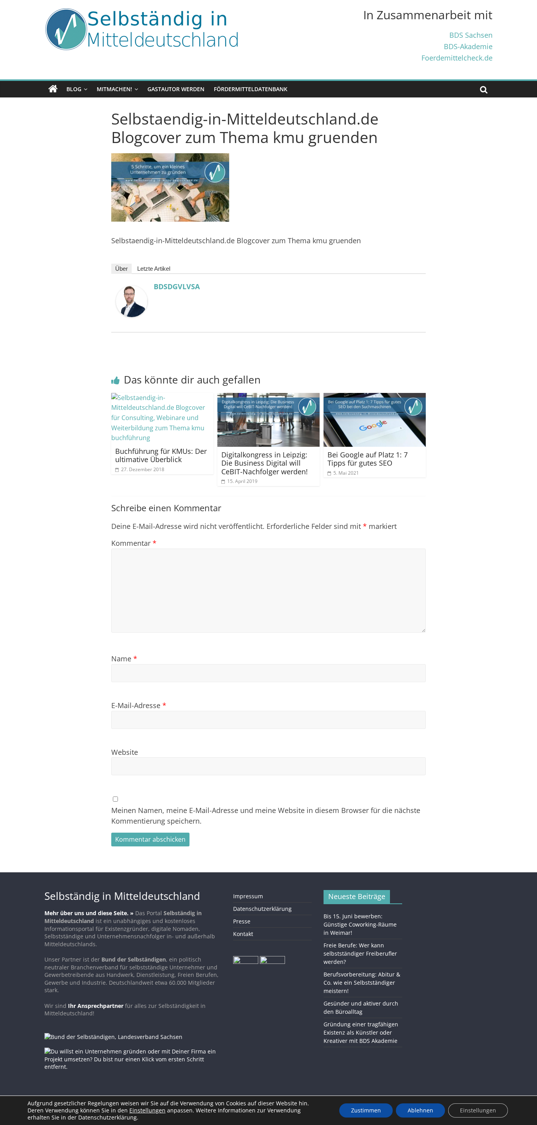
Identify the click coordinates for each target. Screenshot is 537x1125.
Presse (241, 921)
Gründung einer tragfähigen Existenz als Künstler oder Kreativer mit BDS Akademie (361, 1032)
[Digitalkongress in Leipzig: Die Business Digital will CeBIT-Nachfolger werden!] (268, 397)
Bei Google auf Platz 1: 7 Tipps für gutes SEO (367, 459)
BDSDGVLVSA (177, 286)
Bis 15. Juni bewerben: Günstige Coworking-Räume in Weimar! (360, 924)
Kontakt (243, 934)
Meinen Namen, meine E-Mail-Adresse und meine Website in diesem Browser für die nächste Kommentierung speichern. (265, 815)
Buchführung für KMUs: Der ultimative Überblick (161, 455)
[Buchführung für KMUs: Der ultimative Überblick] (162, 397)
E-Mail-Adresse (138, 705)
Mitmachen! (114, 89)
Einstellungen (478, 1110)
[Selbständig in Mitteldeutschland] (53, 89)
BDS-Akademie (468, 46)
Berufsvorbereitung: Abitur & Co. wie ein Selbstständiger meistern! (362, 983)
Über (121, 268)
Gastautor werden (175, 89)
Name (124, 658)
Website (124, 752)
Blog (73, 89)
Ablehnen (420, 1110)
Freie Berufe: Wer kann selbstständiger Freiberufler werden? (360, 953)
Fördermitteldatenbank (250, 89)
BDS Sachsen (471, 35)
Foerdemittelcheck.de (457, 57)
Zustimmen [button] (366, 1110)
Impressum (248, 896)
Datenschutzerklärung (262, 908)
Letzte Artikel (153, 268)
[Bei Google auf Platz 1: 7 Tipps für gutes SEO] (375, 397)
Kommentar (133, 543)
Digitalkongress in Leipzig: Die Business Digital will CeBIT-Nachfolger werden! (264, 463)
